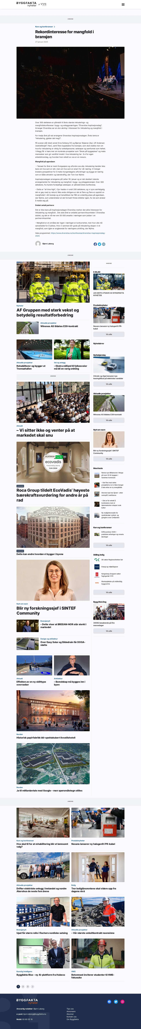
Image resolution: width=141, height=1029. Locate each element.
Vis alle (109, 334)
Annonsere (71, 1011)
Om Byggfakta (73, 1019)
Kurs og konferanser (44, 27)
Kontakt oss (71, 1017)
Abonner (70, 1014)
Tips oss (70, 1009)
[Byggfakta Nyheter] (26, 4)
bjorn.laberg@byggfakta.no (34, 1014)
